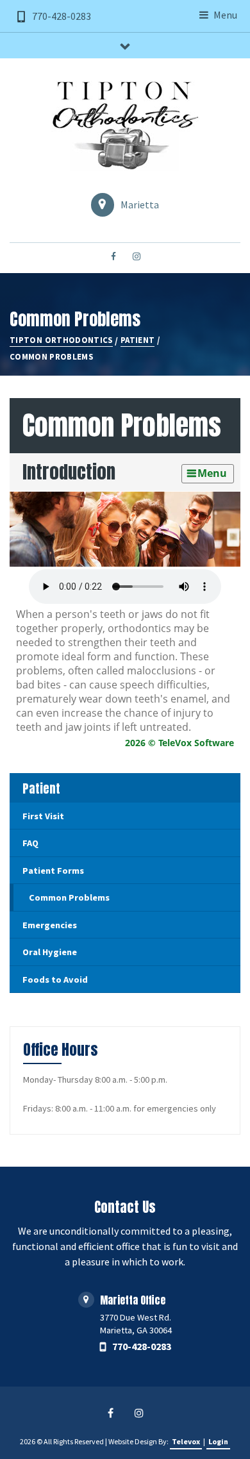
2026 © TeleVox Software (179, 743)
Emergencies (49, 925)
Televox (186, 1441)
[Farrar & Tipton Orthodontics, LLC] (125, 126)
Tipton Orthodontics (61, 340)
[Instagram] (136, 257)
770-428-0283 (61, 16)
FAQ (30, 843)
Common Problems (69, 897)
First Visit (43, 816)
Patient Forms (53, 870)
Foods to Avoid (55, 979)
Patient (41, 788)
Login (218, 1441)
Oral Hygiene (49, 952)
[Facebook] (113, 257)
